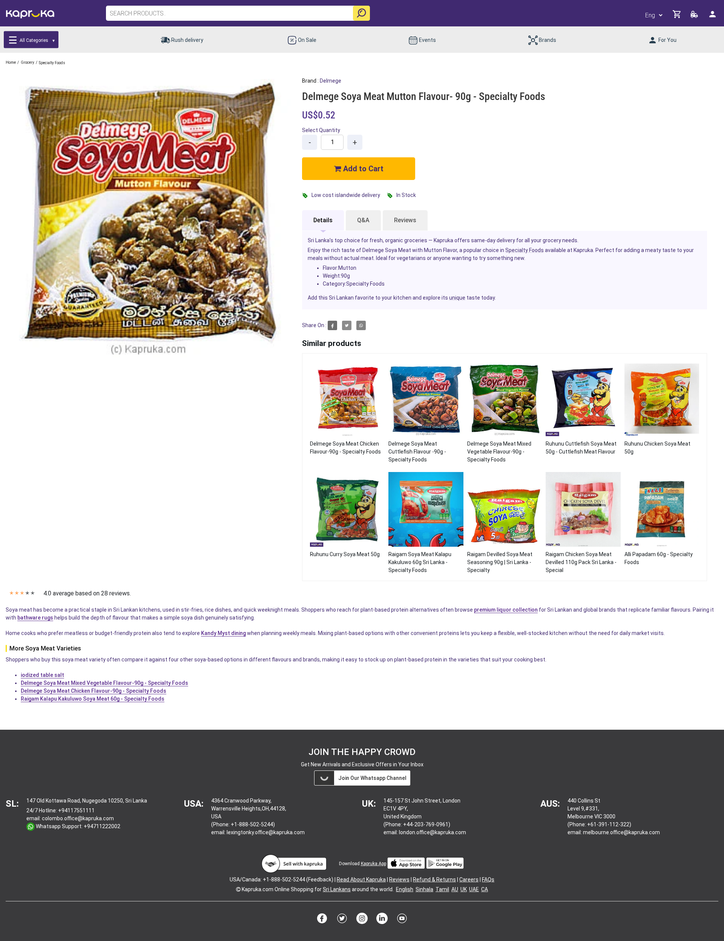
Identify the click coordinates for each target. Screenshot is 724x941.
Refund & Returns (434, 879)
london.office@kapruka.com (432, 832)
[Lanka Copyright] (238, 889)
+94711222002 (102, 826)
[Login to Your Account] (713, 17)
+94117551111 (76, 810)
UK (463, 889)
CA (484, 889)
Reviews (405, 220)
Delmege (330, 81)
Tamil (442, 889)
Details (323, 220)
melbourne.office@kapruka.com (621, 832)
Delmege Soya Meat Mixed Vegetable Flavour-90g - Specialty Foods (104, 683)
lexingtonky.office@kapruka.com (266, 832)
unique (457, 298)
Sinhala (424, 889)
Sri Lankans (337, 889)
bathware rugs (35, 618)
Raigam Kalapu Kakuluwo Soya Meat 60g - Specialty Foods (92, 699)
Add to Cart (362, 168)
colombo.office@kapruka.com (78, 818)
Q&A (363, 220)
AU (454, 889)
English (404, 889)
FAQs (488, 879)
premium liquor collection (506, 610)
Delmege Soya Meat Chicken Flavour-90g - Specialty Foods (93, 691)
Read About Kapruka (361, 879)
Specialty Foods (524, 250)
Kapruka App (373, 863)
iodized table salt (42, 675)
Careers (469, 879)
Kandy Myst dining (223, 633)
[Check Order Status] (694, 16)
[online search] (361, 13)
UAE (474, 889)
